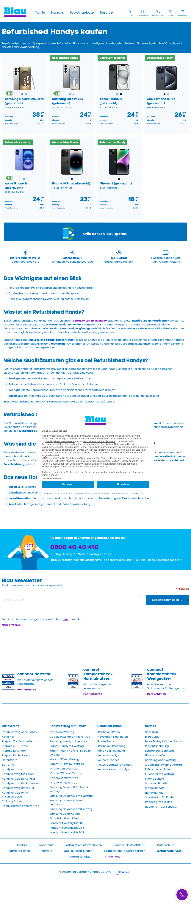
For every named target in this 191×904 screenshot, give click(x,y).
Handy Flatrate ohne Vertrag (20, 806)
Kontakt (22, 845)
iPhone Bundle (154, 778)
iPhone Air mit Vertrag (64, 778)
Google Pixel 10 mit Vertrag (67, 818)
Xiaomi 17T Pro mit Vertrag (67, 764)
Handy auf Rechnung (111, 750)
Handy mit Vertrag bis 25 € (67, 827)
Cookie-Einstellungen (78, 851)
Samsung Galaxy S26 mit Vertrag (71, 796)
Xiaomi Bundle (154, 788)
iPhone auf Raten (108, 732)
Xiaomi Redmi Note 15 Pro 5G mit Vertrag (71, 752)
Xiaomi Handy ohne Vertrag (163, 764)
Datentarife (9, 760)
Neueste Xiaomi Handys (113, 769)
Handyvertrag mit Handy (68, 726)
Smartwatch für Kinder (160, 797)
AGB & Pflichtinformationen (84, 845)
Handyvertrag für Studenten (20, 783)
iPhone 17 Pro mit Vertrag (66, 773)
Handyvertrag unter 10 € (18, 788)
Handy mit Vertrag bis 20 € (67, 832)
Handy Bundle (154, 792)
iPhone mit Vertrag (62, 732)
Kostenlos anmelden (165, 599)
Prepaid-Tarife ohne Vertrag (20, 741)
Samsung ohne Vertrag (160, 760)
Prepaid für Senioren (15, 755)
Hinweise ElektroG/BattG (129, 845)
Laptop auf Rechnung (159, 750)
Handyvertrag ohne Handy (19, 732)
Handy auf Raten (109, 726)
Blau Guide (152, 736)
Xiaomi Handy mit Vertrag (67, 746)
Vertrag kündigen (80, 856)
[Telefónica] (122, 872)
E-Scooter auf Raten (158, 769)
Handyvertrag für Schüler (18, 778)
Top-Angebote (82, 12)
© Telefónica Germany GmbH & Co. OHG (85, 871)
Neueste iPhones (108, 760)
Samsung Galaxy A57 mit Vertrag (71, 809)
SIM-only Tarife (12, 801)
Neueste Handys (108, 755)
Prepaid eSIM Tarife (15, 746)
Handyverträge (12, 769)
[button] (40, 13)
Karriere (47, 851)
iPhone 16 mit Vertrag (63, 782)
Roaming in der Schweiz (161, 806)
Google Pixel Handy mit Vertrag (70, 736)
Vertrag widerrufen (169, 851)
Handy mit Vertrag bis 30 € (67, 823)
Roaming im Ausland (158, 802)
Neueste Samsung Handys (114, 764)
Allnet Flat (8, 736)
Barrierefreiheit (19, 851)
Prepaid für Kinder (14, 750)
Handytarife (10, 726)
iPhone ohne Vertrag (158, 755)
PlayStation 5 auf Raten (112, 736)
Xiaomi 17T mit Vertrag (64, 759)
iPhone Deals (105, 741)
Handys (57, 12)
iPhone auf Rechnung (111, 746)
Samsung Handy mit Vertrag (68, 741)
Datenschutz (165, 845)
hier (65, 619)
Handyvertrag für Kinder (18, 774)
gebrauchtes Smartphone (90, 320)
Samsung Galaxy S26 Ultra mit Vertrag (69, 789)
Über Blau (151, 732)
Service (106, 12)
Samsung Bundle (156, 783)
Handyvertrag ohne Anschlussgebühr (15, 794)
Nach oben (114, 856)
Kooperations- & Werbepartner (124, 851)
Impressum (46, 845)
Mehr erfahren (11, 625)
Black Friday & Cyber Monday (164, 741)
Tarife (40, 12)
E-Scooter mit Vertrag (159, 774)
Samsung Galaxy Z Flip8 (65, 813)
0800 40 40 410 (75, 547)
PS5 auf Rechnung (157, 746)
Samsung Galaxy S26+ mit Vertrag (67, 802)
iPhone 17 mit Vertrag (63, 768)
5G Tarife (8, 764)
